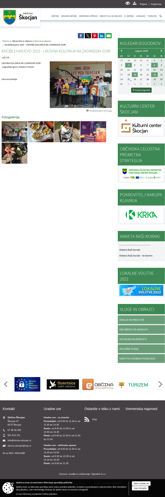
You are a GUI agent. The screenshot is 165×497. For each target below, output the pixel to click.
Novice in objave (42, 41)
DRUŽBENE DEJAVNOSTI (133, 329)
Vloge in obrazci (137, 309)
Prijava (143, 4)
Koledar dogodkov (140, 43)
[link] (81, 35)
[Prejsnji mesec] (121, 50)
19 (135, 74)
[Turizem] (133, 384)
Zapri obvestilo (140, 488)
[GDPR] (27, 384)
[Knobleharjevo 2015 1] (41, 131)
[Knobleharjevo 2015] (15, 131)
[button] (5, 384)
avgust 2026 (141, 50)
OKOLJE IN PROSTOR (131, 320)
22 (154, 74)
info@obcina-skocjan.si (19, 440)
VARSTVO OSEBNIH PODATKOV (137, 358)
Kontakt (9, 409)
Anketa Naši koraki (129, 249)
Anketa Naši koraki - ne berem (135, 255)
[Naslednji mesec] (161, 50)
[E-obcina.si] (98, 384)
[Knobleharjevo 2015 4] (14, 153)
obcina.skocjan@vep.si (19, 446)
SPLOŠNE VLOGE (129, 349)
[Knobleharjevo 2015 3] (93, 131)
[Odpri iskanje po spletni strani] (161, 16)
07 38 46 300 (14, 430)
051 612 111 (14, 435)
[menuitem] (55, 16)
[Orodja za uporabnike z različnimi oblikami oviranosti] (127, 3)
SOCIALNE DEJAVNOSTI (133, 339)
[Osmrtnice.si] (63, 384)
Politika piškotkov (49, 494)
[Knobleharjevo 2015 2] (67, 131)
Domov (6, 41)
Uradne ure (52, 409)
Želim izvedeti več (141, 483)
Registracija (156, 4)
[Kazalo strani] (134, 3)
